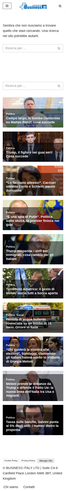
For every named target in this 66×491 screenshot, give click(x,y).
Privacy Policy (28, 460)
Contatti (29, 487)
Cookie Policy (11, 460)
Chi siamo (10, 487)
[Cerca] (60, 6)
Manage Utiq (45, 460)
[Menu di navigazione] (7, 6)
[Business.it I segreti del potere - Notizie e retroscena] (33, 6)
